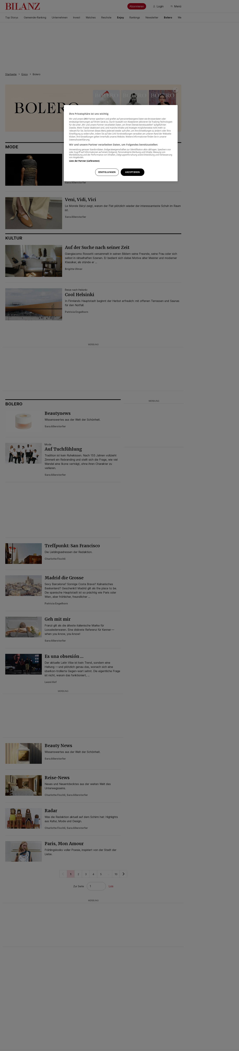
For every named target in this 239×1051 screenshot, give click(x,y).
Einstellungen (106, 172)
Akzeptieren (132, 172)
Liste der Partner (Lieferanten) (84, 161)
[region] (121, 143)
